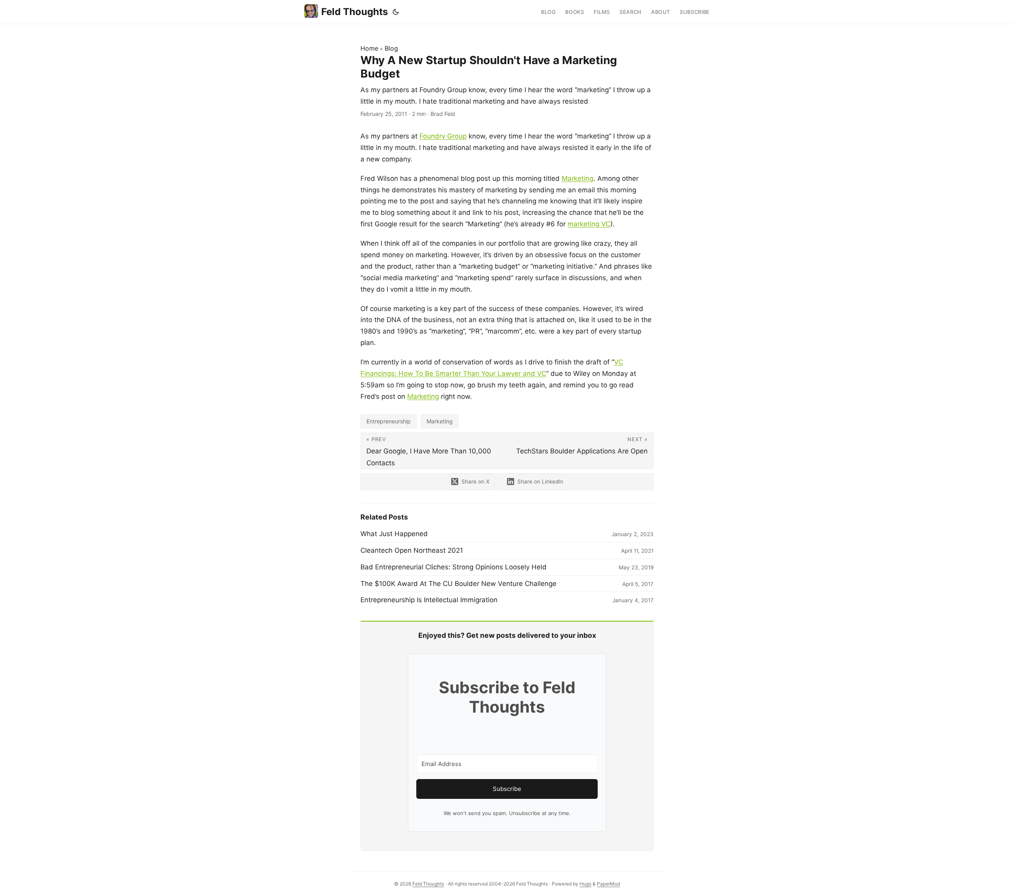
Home (369, 48)
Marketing (577, 178)
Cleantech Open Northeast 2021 (411, 550)
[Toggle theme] (395, 12)
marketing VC (589, 224)
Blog (391, 48)
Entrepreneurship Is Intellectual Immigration (428, 600)
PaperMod (608, 884)
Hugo (585, 884)
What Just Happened (394, 534)
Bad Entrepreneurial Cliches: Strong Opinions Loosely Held (453, 567)
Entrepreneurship (388, 421)
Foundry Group (443, 136)
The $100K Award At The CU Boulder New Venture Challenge (458, 584)
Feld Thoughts (354, 11)
